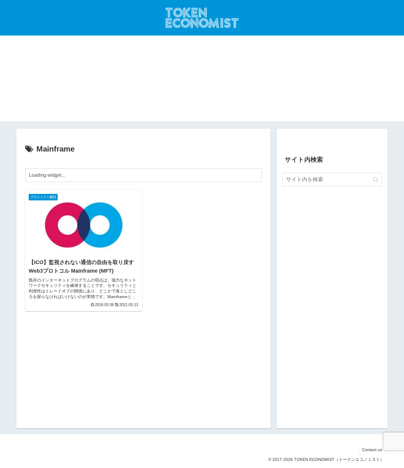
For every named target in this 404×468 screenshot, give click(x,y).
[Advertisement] (202, 79)
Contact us (372, 449)
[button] (376, 179)
